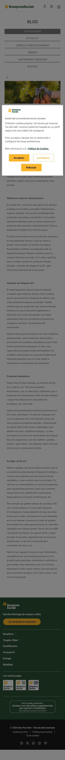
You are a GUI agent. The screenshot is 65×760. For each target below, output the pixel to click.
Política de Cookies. (38, 148)
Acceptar (19, 157)
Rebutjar (31, 167)
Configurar (43, 157)
